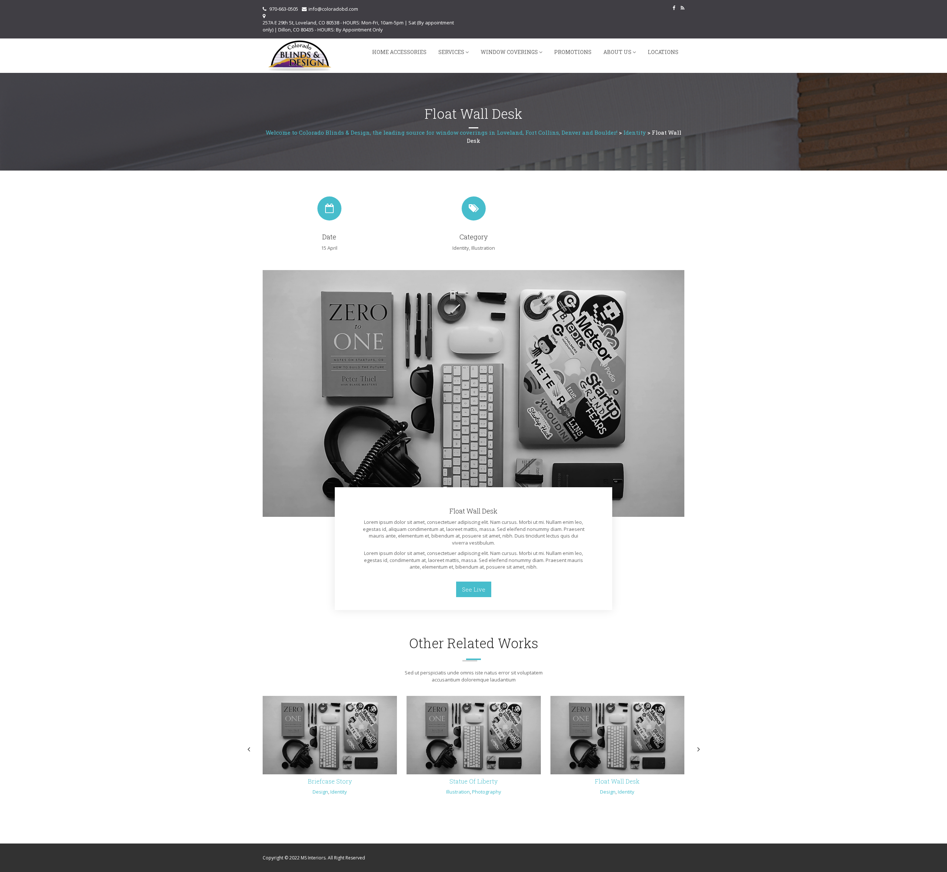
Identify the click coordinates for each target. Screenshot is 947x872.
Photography (483, 791)
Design (307, 791)
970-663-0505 (283, 9)
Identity (460, 248)
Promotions (573, 51)
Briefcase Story (617, 781)
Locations (663, 51)
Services (451, 51)
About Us (617, 51)
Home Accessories (399, 51)
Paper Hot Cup (473, 781)
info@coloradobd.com (333, 9)
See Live (473, 589)
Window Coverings (509, 51)
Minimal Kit (330, 781)
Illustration (483, 248)
